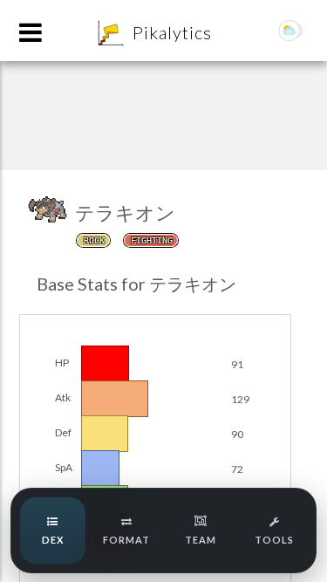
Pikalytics (172, 32)
